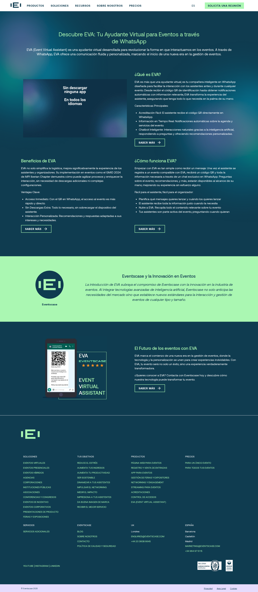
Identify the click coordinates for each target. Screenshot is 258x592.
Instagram (41, 565)
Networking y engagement (147, 482)
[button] (196, 5)
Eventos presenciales (36, 467)
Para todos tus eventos (199, 467)
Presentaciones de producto (40, 511)
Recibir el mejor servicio (91, 506)
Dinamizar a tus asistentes (93, 482)
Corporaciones (32, 482)
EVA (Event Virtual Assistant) (148, 502)
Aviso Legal (221, 588)
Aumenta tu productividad (93, 472)
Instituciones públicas (37, 487)
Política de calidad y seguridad (96, 546)
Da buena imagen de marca (93, 502)
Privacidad (208, 588)
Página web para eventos (146, 462)
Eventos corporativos (37, 506)
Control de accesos (143, 497)
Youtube (28, 565)
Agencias (28, 477)
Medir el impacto (87, 492)
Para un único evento (198, 462)
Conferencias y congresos (39, 497)
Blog (80, 531)
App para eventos (141, 472)
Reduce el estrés (87, 462)
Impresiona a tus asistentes (94, 497)
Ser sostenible (86, 477)
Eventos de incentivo (35, 502)
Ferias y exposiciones (36, 516)
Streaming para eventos (146, 487)
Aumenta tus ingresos (90, 467)
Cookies (233, 588)
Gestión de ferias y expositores (150, 477)
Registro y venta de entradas (149, 467)
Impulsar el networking (92, 487)
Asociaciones (31, 492)
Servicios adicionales (36, 531)
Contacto (83, 541)
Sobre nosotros (87, 536)
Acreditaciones (140, 492)
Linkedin (55, 565)
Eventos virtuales (34, 462)
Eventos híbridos (33, 472)
